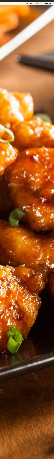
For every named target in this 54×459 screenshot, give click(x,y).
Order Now (48, 3)
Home (20, 3)
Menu (23, 3)
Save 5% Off (36, 3)
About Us (27, 3)
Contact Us (31, 3)
